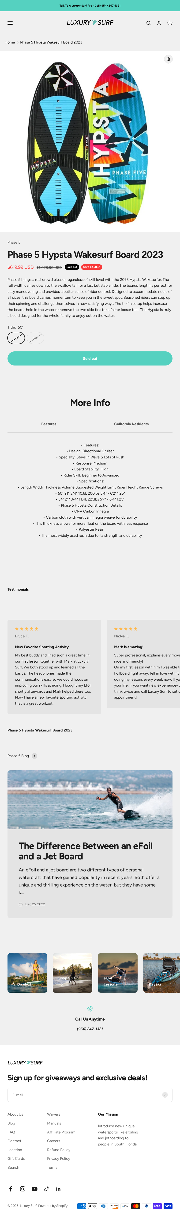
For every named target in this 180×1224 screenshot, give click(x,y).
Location (15, 1150)
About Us (15, 1114)
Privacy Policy (58, 1158)
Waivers (53, 1114)
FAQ (11, 1132)
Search (13, 1167)
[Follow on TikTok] (46, 1189)
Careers (53, 1141)
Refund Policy (58, 1150)
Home (10, 42)
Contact (14, 1141)
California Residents (131, 424)
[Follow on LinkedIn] (58, 1189)
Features (48, 424)
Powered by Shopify (53, 1206)
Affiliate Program (61, 1132)
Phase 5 (14, 242)
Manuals (54, 1123)
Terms (52, 1167)
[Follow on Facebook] (11, 1189)
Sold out (90, 358)
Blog (11, 1123)
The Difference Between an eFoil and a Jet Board (86, 851)
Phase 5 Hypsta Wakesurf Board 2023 (51, 42)
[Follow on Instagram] (22, 1189)
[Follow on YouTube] (34, 1189)
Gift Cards (16, 1158)
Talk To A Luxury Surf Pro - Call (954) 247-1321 (90, 5)
